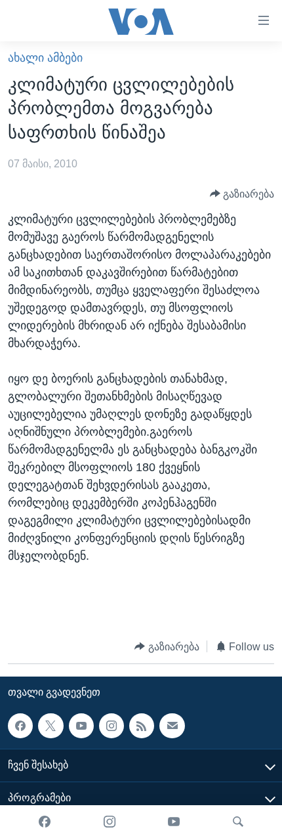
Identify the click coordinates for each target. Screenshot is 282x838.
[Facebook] (44, 821)
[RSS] (141, 725)
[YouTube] (173, 821)
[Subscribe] (171, 725)
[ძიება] (238, 821)
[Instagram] (109, 821)
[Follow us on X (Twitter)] (50, 725)
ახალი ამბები (45, 57)
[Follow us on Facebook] (20, 725)
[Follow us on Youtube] (81, 725)
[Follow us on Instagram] (111, 725)
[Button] (242, 194)
